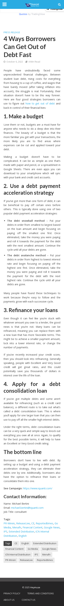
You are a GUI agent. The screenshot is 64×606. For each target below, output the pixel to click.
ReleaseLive (23, 523)
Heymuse (35, 587)
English (22, 535)
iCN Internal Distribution (17, 554)
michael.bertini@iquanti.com (27, 507)
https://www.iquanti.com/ (37, 488)
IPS (5, 531)
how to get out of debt (40, 103)
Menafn (16, 527)
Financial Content (32, 527)
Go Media (33, 548)
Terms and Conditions (40, 593)
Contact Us (28, 599)
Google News (52, 527)
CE (32, 523)
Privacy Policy (12, 593)
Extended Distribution (21, 531)
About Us (9, 599)
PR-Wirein (9, 523)
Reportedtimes (44, 523)
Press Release (12, 32)
